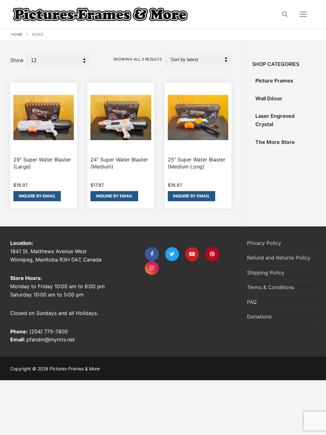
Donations (259, 316)
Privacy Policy (264, 243)
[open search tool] (285, 14)
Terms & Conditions (270, 287)
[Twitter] (172, 254)
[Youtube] (192, 254)
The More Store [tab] (275, 142)
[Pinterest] (212, 254)
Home (17, 34)
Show (17, 60)
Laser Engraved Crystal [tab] (274, 120)
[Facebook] (152, 254)
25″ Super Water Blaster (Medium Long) (196, 163)
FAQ (252, 302)
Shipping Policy (265, 272)
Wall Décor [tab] (268, 98)
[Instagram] (152, 268)
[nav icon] (303, 14)
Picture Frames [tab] (274, 80)
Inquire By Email (37, 196)
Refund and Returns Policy (278, 257)
